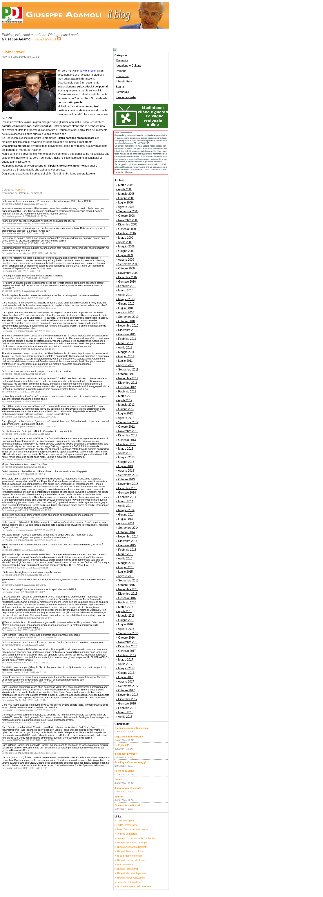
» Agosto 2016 (125, 628)
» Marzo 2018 (124, 712)
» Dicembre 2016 (126, 646)
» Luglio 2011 (124, 360)
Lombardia (122, 92)
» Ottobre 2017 (125, 690)
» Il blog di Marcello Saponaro (130, 873)
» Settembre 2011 (127, 369)
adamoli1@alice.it (45, 39)
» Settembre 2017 (127, 686)
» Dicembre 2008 (126, 224)
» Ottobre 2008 (125, 215)
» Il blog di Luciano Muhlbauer (130, 860)
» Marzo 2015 (124, 554)
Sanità (120, 86)
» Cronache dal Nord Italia (128, 882)
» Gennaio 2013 (126, 439)
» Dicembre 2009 (126, 277)
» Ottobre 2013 (125, 479)
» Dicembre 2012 (126, 435)
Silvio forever (13, 52)
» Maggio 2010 (125, 299)
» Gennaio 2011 (126, 334)
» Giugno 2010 (125, 303)
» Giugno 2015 (125, 567)
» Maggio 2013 (125, 457)
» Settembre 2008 (127, 211)
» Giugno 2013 (125, 461)
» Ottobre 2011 (125, 374)
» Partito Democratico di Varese (131, 829)
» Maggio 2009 (125, 246)
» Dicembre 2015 (126, 593)
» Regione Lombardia (125, 833)
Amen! (118, 779)
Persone (20, 189)
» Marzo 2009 (124, 237)
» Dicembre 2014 (126, 541)
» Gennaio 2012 (126, 387)
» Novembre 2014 (127, 536)
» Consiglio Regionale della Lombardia (134, 838)
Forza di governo (124, 771)
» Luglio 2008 (124, 202)
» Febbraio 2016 (126, 602)
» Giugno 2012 (125, 409)
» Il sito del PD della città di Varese (132, 886)
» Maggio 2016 (125, 615)
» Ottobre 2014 (125, 532)
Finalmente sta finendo (127, 805)
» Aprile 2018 (124, 716)
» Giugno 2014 (125, 514)
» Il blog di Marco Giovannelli (129, 877)
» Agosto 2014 (125, 523)
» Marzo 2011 (124, 343)
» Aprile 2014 (124, 505)
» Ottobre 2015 (125, 584)
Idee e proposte (126, 97)
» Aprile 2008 (124, 189)
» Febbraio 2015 (126, 549)
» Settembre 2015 (127, 580)
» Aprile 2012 (124, 400)
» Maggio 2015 (125, 563)
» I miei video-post (124, 820)
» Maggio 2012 (125, 404)
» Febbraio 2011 (126, 338)
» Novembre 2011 (127, 378)
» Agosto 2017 (125, 681)
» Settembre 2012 (127, 422)
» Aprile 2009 (124, 242)
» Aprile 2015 (124, 558)
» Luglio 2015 (124, 571)
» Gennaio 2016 (126, 598)
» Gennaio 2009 (126, 229)
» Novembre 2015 (127, 589)
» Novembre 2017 (127, 694)
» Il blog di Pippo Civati (126, 869)
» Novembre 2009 (127, 272)
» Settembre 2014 (127, 527)
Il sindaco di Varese (125, 753)
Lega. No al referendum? (128, 736)
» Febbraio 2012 (126, 391)
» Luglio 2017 (124, 677)
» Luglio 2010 (124, 308)
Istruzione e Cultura (128, 65)
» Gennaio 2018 (126, 703)
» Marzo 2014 (124, 501)
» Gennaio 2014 (126, 492)
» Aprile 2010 (124, 294)
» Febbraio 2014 (126, 497)
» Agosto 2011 (125, 365)
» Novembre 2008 (127, 220)
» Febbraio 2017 (126, 655)
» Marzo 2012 (124, 396)
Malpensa (122, 60)
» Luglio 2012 (124, 413)
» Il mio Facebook (123, 864)
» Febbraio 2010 (126, 286)
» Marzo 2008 (124, 185)
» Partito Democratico (126, 825)
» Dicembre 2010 (126, 330)
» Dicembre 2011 (126, 382)
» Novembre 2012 (127, 431)
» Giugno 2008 (125, 198)
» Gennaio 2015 (126, 545)
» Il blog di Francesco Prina (128, 851)
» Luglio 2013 (124, 466)
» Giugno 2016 (125, 620)
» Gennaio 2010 (126, 281)
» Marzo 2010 (124, 290)
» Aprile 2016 (124, 611)
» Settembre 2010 (127, 316)
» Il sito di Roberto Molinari (128, 855)
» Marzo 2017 (124, 659)
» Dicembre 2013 (126, 488)
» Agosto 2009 (125, 259)
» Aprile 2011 (124, 347)
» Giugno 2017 (125, 672)
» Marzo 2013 (124, 448)
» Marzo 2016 (124, 606)
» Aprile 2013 (124, 453)
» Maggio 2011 (125, 352)
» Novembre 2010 (127, 325)
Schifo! (118, 796)
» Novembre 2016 (127, 642)
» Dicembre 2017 (126, 699)
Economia (122, 76)
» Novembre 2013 (127, 483)
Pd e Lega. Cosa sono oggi (130, 762)
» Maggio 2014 (125, 510)
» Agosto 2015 (125, 576)
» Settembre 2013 (127, 475)
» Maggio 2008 (125, 193)
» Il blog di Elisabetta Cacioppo (130, 842)
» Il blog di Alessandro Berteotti (130, 847)
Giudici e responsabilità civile (131, 728)
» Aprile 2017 (124, 664)
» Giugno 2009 (125, 250)
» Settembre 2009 (127, 264)
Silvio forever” (88, 70)
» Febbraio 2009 (126, 233)
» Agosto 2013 (125, 470)
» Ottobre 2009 (125, 268)
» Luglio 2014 (124, 519)
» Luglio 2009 (124, 255)
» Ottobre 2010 (125, 321)
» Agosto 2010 (125, 312)
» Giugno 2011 (125, 356)
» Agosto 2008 (125, 207)
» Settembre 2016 (127, 633)
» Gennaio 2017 (126, 650)
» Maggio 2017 (125, 668)
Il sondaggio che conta (127, 788)
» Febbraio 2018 (126, 708)
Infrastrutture (124, 81)
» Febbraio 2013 (126, 444)
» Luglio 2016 (124, 624)
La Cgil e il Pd (122, 745)
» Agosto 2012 (125, 417)
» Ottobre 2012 (125, 426)
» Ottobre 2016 (125, 637)
